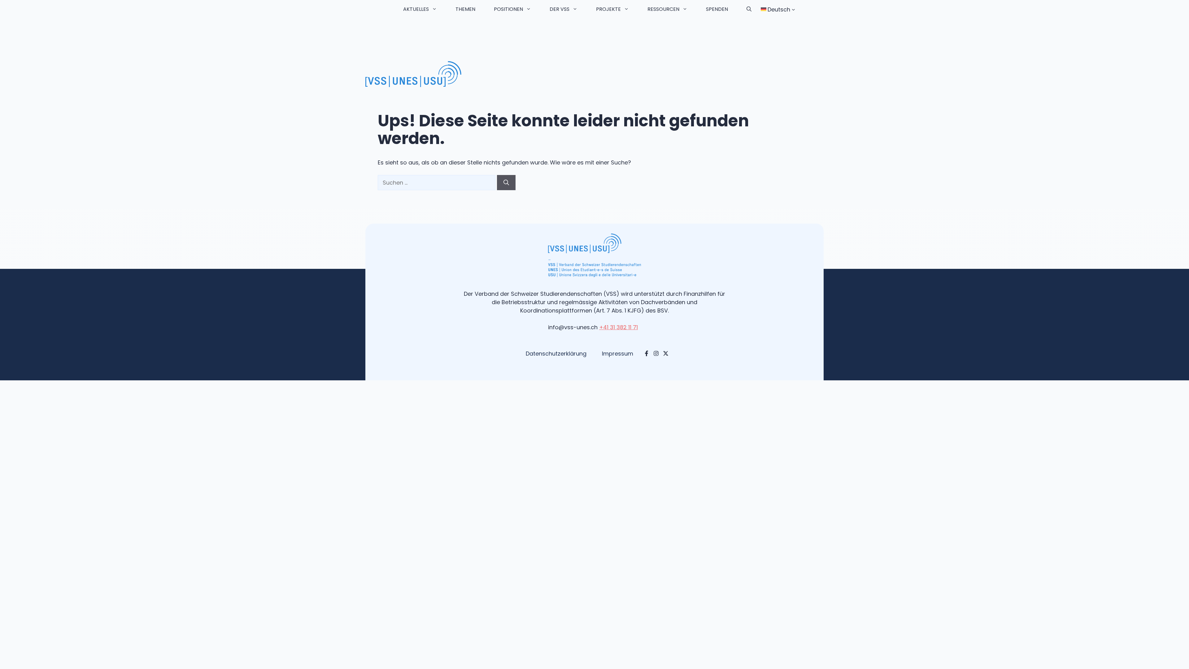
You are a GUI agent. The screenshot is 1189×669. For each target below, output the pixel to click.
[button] (749, 9)
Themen (465, 9)
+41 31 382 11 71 (618, 327)
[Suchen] (506, 182)
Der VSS (559, 9)
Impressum (617, 353)
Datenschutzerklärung (556, 353)
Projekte (608, 9)
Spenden (717, 9)
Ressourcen (663, 9)
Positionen (508, 9)
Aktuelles (416, 9)
